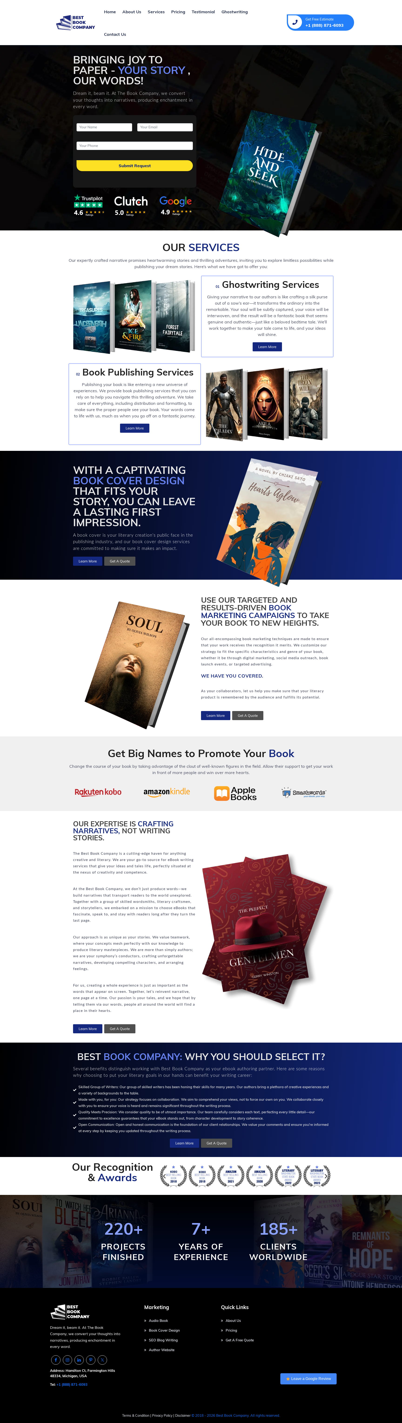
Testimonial (203, 11)
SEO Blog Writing (163, 1340)
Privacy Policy (162, 1415)
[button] (164, 1176)
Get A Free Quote (240, 1340)
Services (156, 11)
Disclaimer (183, 1415)
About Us (131, 11)
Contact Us (115, 34)
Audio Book (158, 1320)
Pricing (178, 11)
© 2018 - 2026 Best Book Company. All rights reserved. (235, 1415)
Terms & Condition (135, 1415)
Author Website (161, 1350)
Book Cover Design (164, 1330)
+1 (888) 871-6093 (72, 1384)
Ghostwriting (234, 11)
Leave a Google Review (311, 1379)
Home (110, 11)
